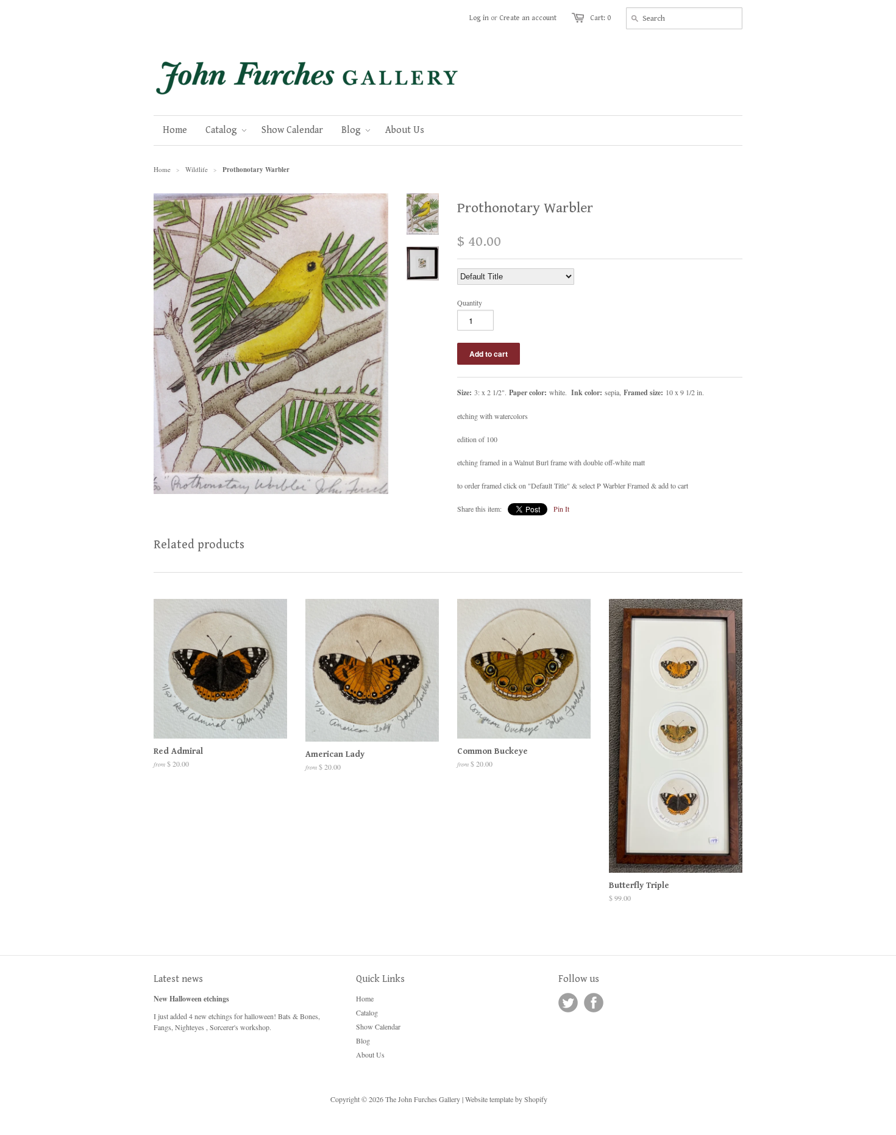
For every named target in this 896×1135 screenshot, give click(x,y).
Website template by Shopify (506, 1099)
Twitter (568, 1002)
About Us (370, 1054)
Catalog (367, 1012)
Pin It (561, 509)
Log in (479, 18)
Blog (363, 1040)
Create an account (527, 18)
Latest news (178, 979)
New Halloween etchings (191, 999)
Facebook (593, 1002)
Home (365, 998)
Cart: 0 (600, 18)
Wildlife (196, 169)
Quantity (469, 302)
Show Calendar (378, 1026)
